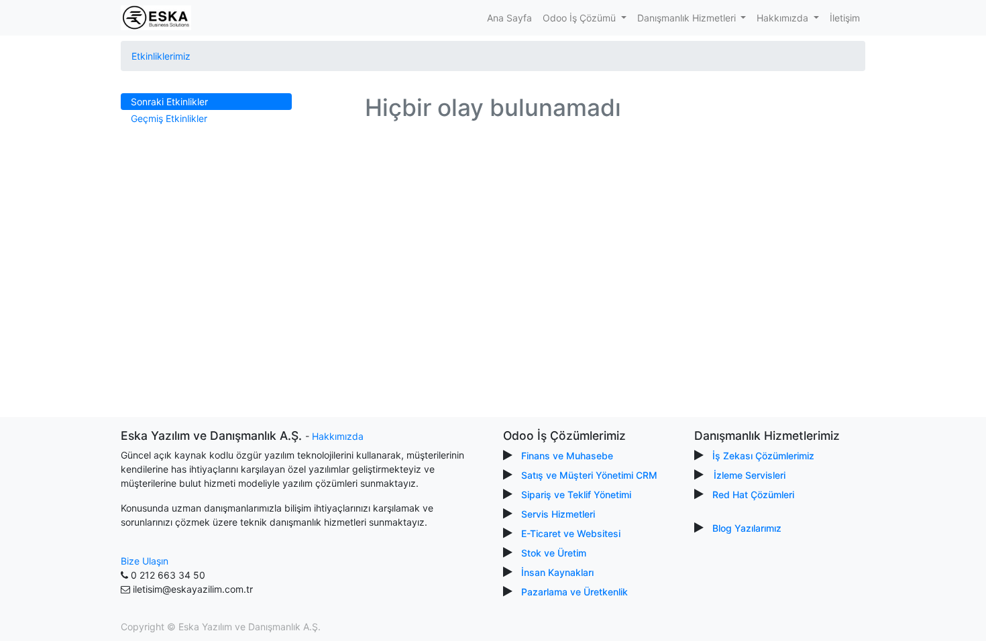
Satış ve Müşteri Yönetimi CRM (589, 475)
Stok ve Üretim (553, 553)
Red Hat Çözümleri (753, 494)
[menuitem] (509, 17)
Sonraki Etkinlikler (169, 101)
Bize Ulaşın (144, 561)
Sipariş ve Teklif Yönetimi (576, 494)
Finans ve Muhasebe (567, 455)
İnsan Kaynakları (557, 572)
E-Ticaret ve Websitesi (570, 533)
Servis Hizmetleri (558, 514)
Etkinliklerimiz (160, 56)
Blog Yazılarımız (746, 528)
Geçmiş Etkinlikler (169, 118)
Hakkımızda (338, 436)
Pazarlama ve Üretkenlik (574, 591)
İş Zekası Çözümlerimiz (763, 455)
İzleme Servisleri (749, 475)
